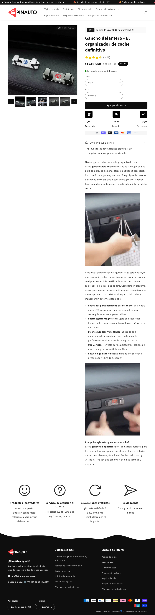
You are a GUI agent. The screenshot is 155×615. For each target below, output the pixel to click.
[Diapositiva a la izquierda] (11, 101)
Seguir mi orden (109, 578)
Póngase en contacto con (67, 587)
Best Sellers (107, 562)
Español (45, 607)
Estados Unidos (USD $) (21, 607)
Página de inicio (109, 556)
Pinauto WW (106, 611)
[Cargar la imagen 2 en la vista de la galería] (31, 101)
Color (87, 76)
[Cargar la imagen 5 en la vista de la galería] (65, 101)
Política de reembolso (65, 576)
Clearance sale (109, 567)
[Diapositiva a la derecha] (74, 101)
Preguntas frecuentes (112, 583)
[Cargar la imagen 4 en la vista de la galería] (54, 101)
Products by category (112, 573)
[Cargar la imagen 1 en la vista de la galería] (20, 101)
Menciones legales (64, 581)
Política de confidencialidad (68, 565)
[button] (107, 9)
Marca (88, 89)
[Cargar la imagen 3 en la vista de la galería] (42, 101)
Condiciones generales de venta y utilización (71, 558)
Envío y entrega (62, 571)
